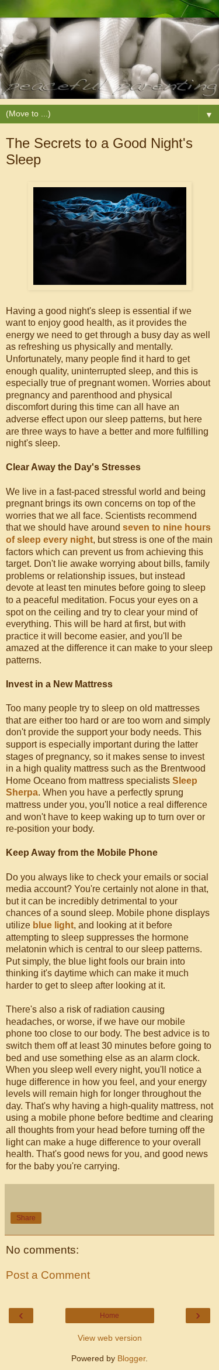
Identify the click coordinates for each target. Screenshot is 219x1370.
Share (26, 1218)
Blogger (131, 1358)
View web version (110, 1338)
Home (109, 1316)
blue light (53, 925)
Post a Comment (48, 1275)
